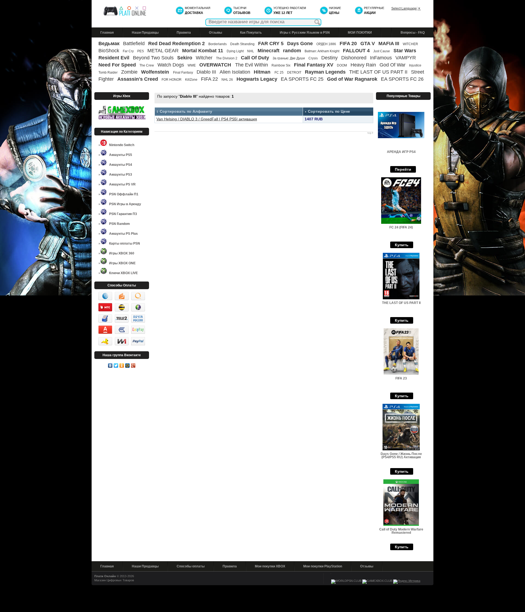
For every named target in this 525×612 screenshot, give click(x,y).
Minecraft (268, 50)
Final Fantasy (183, 72)
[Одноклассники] (122, 365)
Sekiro (184, 57)
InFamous (381, 57)
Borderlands (217, 44)
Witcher (204, 57)
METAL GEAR (163, 50)
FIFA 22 (209, 79)
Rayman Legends (325, 72)
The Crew (146, 65)
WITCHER (410, 44)
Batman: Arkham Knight (322, 51)
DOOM (342, 65)
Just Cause (381, 51)
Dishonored (353, 57)
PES (140, 51)
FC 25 (279, 72)
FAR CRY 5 (271, 43)
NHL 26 (227, 80)
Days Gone (300, 43)
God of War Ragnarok (352, 79)
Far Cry (128, 51)
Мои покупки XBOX (270, 566)
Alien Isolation (235, 72)
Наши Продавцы (145, 32)
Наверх (263, 133)
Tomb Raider (108, 72)
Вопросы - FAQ (413, 32)
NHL (250, 51)
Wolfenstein (155, 72)
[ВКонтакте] (110, 365)
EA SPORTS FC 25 (302, 79)
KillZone (191, 80)
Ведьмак (108, 43)
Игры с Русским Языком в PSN (305, 32)
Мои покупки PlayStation (322, 566)
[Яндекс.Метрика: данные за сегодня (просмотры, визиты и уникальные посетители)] (406, 581)
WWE (192, 65)
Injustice (415, 65)
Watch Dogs (171, 65)
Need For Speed (117, 65)
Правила (184, 32)
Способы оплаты (191, 566)
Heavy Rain (363, 65)
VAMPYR (405, 57)
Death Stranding (242, 44)
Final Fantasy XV (313, 65)
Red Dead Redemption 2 (176, 43)
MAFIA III (388, 43)
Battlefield (134, 43)
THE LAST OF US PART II (378, 72)
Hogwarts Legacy (257, 79)
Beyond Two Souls (153, 57)
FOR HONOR (172, 80)
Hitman (263, 72)
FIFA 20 (348, 43)
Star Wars (404, 50)
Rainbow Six (281, 65)
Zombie (129, 72)
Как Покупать (251, 32)
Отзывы (215, 32)
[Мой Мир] (127, 365)
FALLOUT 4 (356, 50)
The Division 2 (226, 58)
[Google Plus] (133, 365)
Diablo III (206, 72)
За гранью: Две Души (289, 58)
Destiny (329, 57)
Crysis (313, 58)
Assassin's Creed (137, 79)
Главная (107, 32)
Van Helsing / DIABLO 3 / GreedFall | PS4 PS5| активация (206, 119)
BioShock (108, 50)
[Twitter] (116, 365)
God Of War (393, 65)
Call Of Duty (255, 57)
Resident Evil (113, 57)
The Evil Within (251, 65)
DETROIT (294, 72)
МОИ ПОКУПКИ (360, 32)
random (292, 50)
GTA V (367, 43)
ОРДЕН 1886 (326, 44)
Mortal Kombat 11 (202, 50)
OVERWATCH (215, 65)
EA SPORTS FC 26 (402, 79)
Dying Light (235, 51)
